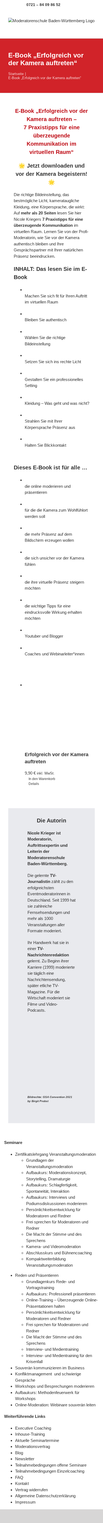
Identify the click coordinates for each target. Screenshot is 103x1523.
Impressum (25, 1502)
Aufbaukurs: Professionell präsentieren (60, 1294)
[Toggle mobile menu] (92, 30)
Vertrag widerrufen (31, 1489)
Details (34, 784)
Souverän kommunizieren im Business (50, 1368)
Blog (19, 1452)
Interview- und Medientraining (52, 1349)
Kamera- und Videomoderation (53, 1246)
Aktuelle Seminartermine (37, 1440)
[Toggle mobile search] (82, 30)
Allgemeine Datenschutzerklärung (45, 1495)
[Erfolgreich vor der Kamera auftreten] (57, 714)
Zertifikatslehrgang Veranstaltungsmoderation (55, 1154)
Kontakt (22, 1483)
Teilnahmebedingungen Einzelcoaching (49, 1471)
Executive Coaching (33, 1428)
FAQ (19, 1477)
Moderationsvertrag (32, 1446)
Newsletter (24, 1458)
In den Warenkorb (42, 779)
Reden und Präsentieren (37, 1275)
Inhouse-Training (30, 1434)
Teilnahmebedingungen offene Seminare (51, 1465)
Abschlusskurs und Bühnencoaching (59, 1252)
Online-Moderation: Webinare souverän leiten (56, 1404)
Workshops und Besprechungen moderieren (55, 1386)
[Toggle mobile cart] (73, 30)
